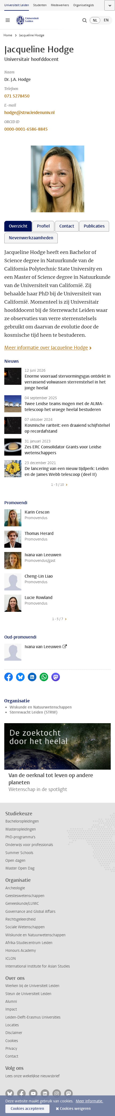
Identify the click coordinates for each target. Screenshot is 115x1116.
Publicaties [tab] (94, 226)
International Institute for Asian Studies (37, 966)
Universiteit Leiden (16, 5)
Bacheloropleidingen (22, 821)
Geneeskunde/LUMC (22, 903)
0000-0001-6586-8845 (26, 129)
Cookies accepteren (27, 1108)
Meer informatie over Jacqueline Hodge (46, 347)
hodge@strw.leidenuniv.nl (29, 112)
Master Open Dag (19, 868)
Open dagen (15, 860)
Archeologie (15, 888)
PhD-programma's (20, 837)
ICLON (10, 958)
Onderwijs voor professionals (29, 844)
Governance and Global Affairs (30, 911)
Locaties (12, 1025)
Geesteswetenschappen (24, 895)
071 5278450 (16, 96)
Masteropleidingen (20, 829)
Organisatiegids (83, 5)
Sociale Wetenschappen (25, 927)
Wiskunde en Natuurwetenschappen (41, 707)
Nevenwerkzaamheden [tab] (31, 238)
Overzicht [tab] (18, 226)
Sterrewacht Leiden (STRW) (33, 712)
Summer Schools (19, 852)
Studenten (40, 5)
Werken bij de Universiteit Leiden (32, 985)
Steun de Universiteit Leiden (28, 993)
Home (7, 35)
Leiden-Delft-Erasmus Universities (32, 1017)
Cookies (11, 1040)
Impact (11, 1009)
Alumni (11, 1001)
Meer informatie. (89, 1101)
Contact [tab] (66, 226)
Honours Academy (20, 950)
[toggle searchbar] (84, 20)
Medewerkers (60, 5)
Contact (11, 1056)
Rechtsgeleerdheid (20, 919)
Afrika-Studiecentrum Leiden (28, 942)
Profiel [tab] (43, 226)
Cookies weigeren (75, 1108)
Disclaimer (13, 1032)
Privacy (11, 1048)
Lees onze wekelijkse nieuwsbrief (32, 1076)
